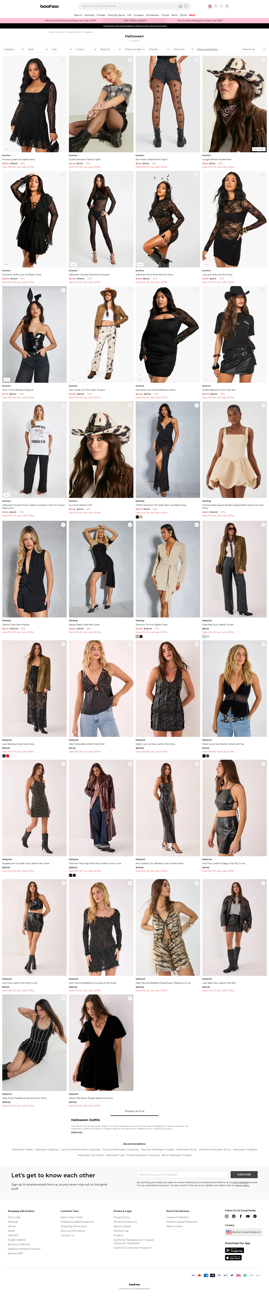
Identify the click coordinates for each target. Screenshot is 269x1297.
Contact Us (67, 1235)
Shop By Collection (73, 32)
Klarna (12, 1226)
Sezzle (11, 1231)
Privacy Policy (122, 1217)
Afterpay (13, 1222)
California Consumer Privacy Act (133, 1247)
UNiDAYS (13, 1235)
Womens (60, 32)
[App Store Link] (234, 1253)
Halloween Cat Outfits (91, 1155)
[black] (137, 517)
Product (118, 1235)
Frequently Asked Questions (77, 1222)
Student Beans (16, 1240)
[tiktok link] (255, 1216)
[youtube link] (248, 1216)
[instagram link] (226, 1216)
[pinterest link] (233, 1216)
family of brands (240, 1182)
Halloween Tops (115, 1155)
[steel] (207, 755)
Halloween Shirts (187, 1149)
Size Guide (14, 1217)
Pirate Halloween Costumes (143, 1155)
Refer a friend (174, 1226)
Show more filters (207, 49)
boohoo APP (15, 1253)
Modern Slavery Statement (182, 1222)
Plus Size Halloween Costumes (121, 1149)
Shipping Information (74, 1226)
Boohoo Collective (19, 1244)
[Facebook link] (240, 1216)
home (51, 32)
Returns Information (73, 1231)
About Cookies (122, 1226)
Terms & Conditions (125, 1222)
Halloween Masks (22, 1149)
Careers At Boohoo (177, 1217)
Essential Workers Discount (24, 1249)
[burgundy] (70, 875)
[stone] (141, 517)
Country (229, 1225)
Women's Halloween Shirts (215, 1149)
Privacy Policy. (243, 1185)
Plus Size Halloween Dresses (157, 1149)
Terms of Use (121, 1231)
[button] (210, 6)
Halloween (88, 32)
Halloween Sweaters (245, 1149)
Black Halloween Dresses (176, 1155)
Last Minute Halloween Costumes (80, 1149)
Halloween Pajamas (46, 1149)
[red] (207, 636)
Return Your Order (71, 1217)
